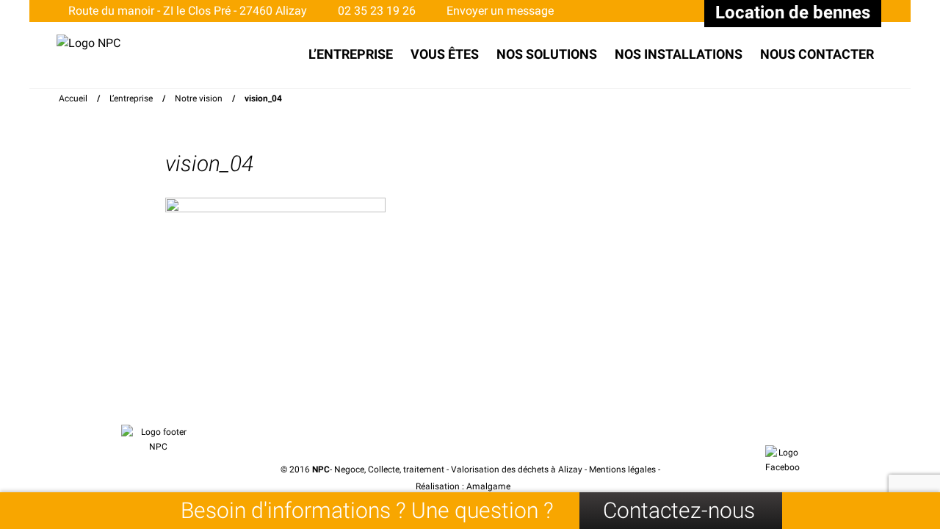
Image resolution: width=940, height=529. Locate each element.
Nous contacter (817, 54)
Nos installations (678, 54)
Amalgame (489, 486)
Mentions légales (622, 469)
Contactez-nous (679, 510)
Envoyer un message (499, 11)
